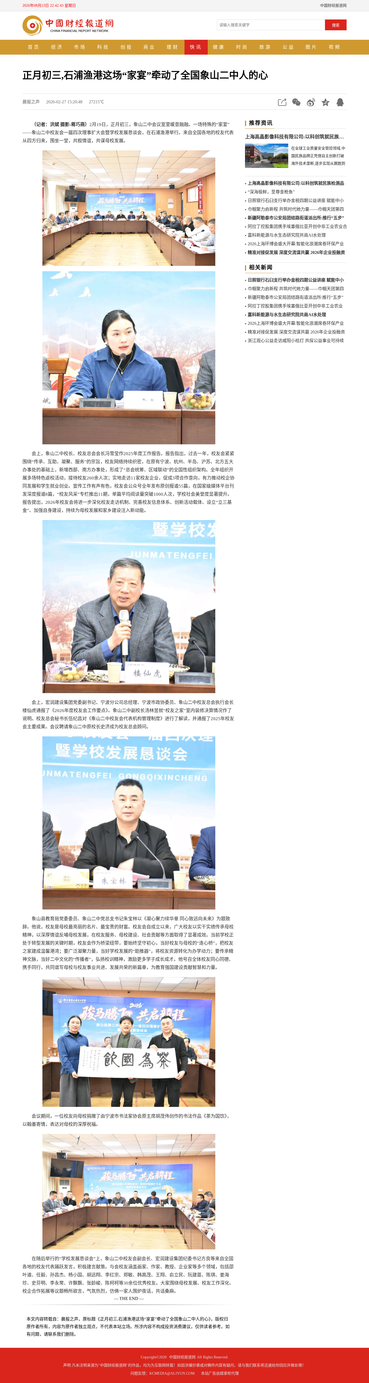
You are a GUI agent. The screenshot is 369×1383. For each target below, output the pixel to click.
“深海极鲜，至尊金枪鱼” (271, 192)
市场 (80, 47)
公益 (289, 47)
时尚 (242, 47)
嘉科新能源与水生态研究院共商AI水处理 (287, 235)
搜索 (336, 25)
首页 (34, 47)
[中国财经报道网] (67, 25)
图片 (312, 47)
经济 (57, 47)
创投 (126, 47)
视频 (335, 47)
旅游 (265, 47)
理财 (173, 47)
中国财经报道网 (182, 1357)
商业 (149, 47)
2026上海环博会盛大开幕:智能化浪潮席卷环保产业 (296, 243)
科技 (103, 47)
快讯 (196, 47)
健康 (219, 47)
